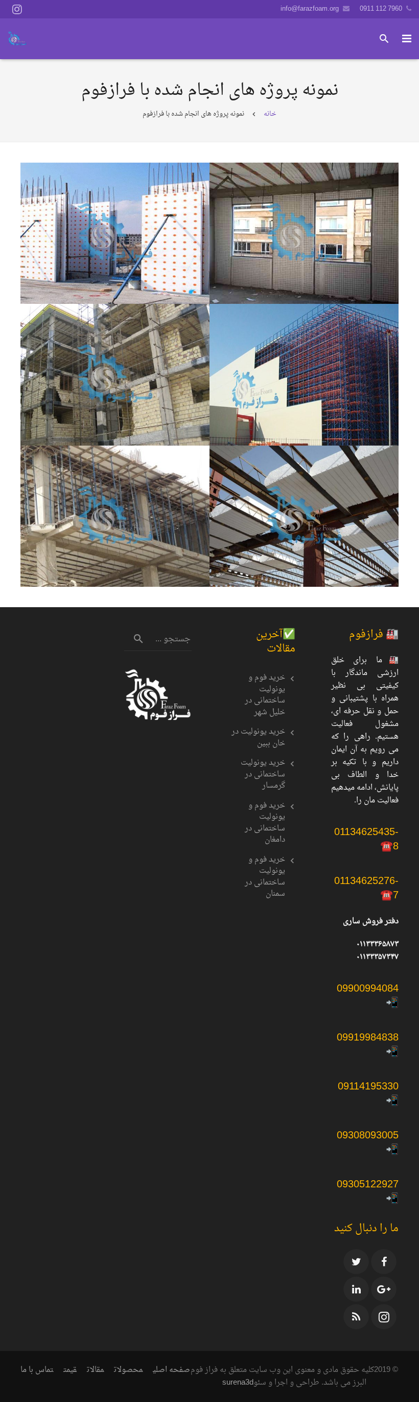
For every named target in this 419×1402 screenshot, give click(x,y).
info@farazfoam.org (310, 9)
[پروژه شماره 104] (115, 233)
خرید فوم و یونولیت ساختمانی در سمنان (265, 877)
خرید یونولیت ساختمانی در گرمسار (263, 775)
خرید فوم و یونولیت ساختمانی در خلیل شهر (265, 695)
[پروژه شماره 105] (304, 233)
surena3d (237, 1382)
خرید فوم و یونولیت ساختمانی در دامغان (265, 823)
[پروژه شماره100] (115, 516)
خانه (270, 114)
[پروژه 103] (304, 375)
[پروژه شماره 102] (115, 375)
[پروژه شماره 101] (304, 516)
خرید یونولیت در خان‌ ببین (258, 737)
